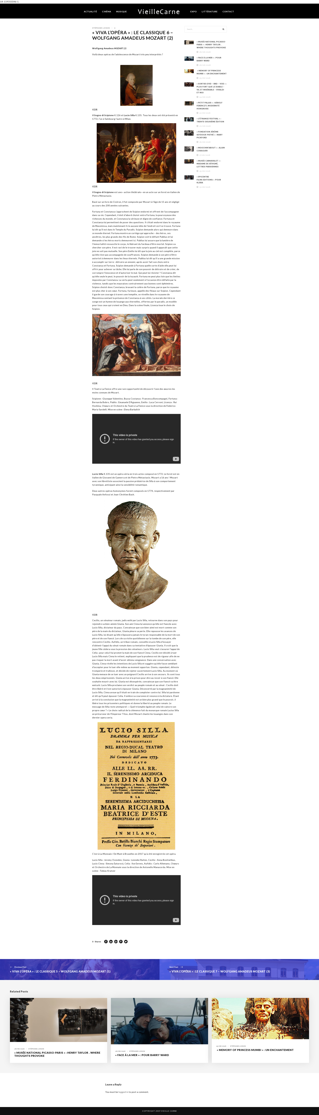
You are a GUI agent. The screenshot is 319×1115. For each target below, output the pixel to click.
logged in (123, 1092)
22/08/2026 (204, 113)
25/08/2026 (204, 78)
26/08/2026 (205, 65)
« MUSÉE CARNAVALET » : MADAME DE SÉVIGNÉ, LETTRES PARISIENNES (209, 164)
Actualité (90, 11)
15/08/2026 (204, 171)
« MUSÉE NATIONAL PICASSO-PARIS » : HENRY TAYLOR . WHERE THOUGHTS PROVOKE (211, 45)
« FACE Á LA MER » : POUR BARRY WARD (142, 1055)
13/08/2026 (204, 187)
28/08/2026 (205, 52)
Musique (121, 11)
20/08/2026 (205, 126)
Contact (228, 11)
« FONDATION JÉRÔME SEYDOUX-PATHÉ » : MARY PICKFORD (210, 135)
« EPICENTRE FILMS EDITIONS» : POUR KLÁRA (209, 180)
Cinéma (106, 11)
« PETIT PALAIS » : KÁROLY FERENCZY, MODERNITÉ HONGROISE (209, 106)
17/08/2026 (204, 155)
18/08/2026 (205, 142)
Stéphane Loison (101, 28)
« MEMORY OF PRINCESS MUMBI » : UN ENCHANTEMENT (255, 1049)
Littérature (210, 11)
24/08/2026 (205, 97)
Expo (193, 11)
